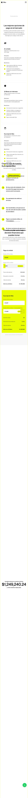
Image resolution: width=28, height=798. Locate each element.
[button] (25, 2)
